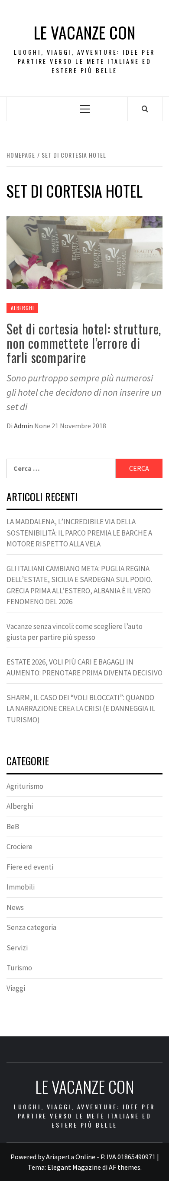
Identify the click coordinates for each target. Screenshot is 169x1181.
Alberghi (22, 307)
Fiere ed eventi (29, 867)
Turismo (19, 968)
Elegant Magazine (74, 1167)
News (15, 907)
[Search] (145, 108)
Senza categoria (31, 927)
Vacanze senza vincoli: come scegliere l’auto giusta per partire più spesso (74, 632)
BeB (12, 826)
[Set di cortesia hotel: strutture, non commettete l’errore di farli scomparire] (84, 252)
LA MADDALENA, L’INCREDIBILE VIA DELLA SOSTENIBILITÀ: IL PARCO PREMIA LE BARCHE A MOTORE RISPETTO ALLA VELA (79, 533)
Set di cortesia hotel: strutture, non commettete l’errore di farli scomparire (83, 343)
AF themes (124, 1167)
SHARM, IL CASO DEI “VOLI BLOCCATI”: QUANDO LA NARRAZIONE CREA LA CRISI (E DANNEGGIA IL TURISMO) (80, 708)
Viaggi (15, 988)
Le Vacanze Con (84, 32)
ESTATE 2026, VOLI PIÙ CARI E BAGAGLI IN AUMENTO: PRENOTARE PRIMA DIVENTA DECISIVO (84, 667)
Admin (24, 425)
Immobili (20, 887)
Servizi (17, 948)
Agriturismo (24, 786)
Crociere (19, 846)
